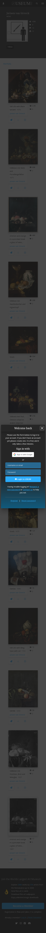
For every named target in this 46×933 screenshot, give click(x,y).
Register (14, 500)
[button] (23, 454)
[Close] (42, 428)
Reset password (28, 500)
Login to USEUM (24, 479)
